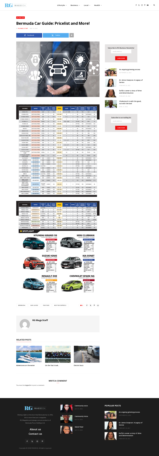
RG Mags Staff (23, 28)
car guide (34, 305)
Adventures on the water (25, 365)
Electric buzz (78, 365)
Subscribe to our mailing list (121, 117)
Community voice (81, 406)
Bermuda (21, 305)
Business (74, 5)
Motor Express (60, 305)
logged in (28, 385)
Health (97, 5)
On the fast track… (52, 365)
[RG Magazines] (15, 5)
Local (86, 5)
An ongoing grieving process (129, 69)
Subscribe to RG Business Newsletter (121, 48)
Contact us (35, 433)
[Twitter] (90, 305)
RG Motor (20, 17)
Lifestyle (61, 5)
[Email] (98, 305)
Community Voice (81, 416)
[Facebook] (86, 305)
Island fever (79, 427)
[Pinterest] (94, 305)
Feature (46, 305)
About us (35, 429)
